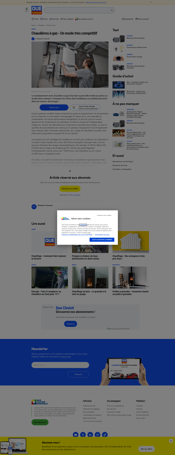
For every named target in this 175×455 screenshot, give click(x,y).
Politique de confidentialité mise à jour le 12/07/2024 (77, 234)
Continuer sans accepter (104, 215)
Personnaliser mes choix (102, 234)
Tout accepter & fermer (102, 239)
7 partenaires (83, 225)
